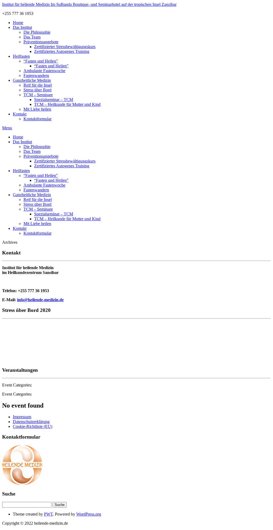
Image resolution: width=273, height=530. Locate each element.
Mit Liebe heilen (37, 109)
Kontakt (19, 114)
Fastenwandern (36, 75)
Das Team (32, 37)
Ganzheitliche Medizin (32, 80)
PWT (48, 514)
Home (18, 22)
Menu (7, 128)
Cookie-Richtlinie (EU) (32, 426)
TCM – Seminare (38, 94)
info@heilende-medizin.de (40, 299)
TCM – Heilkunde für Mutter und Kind (67, 104)
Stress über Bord (37, 90)
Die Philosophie (36, 32)
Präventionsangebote (40, 42)
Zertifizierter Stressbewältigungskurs (64, 46)
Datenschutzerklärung (31, 421)
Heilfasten (21, 56)
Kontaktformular (37, 119)
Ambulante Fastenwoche (44, 70)
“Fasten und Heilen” (40, 61)
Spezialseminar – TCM (53, 99)
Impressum (22, 417)
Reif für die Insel (37, 85)
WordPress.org (88, 514)
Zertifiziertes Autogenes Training (61, 51)
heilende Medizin (89, 4)
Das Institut (22, 27)
